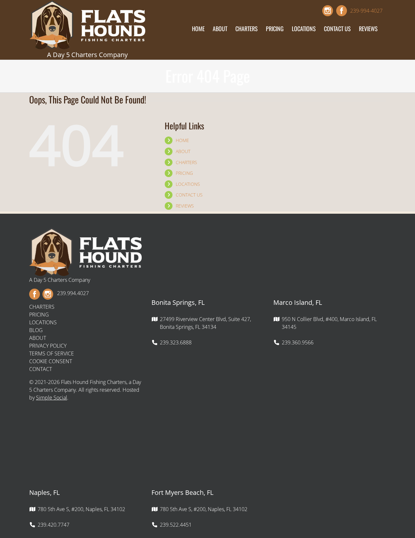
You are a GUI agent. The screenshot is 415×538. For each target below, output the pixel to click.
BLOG (36, 330)
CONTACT (40, 369)
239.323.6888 (176, 342)
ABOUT (183, 151)
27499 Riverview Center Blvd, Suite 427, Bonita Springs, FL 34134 (205, 323)
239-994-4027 (366, 10)
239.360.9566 (298, 342)
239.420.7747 (53, 524)
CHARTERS (186, 162)
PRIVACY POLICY (47, 345)
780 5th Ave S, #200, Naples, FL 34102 (81, 509)
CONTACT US (189, 195)
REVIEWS (185, 206)
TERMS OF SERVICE (51, 353)
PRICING (184, 173)
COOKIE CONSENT (50, 361)
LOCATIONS (188, 184)
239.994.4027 (73, 293)
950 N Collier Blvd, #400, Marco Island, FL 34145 (329, 323)
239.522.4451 (176, 524)
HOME (182, 140)
